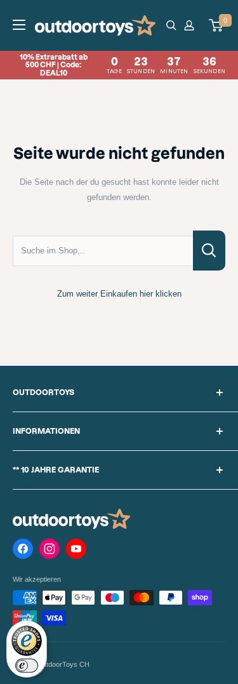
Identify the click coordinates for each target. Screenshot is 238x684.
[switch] (26, 666)
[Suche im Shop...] (209, 251)
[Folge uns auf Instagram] (49, 551)
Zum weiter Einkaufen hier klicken (119, 293)
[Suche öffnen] (171, 25)
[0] (216, 25)
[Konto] (191, 25)
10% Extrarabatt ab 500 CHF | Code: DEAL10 (122, 65)
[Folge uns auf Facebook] (23, 551)
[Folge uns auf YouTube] (76, 551)
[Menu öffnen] (19, 25)
